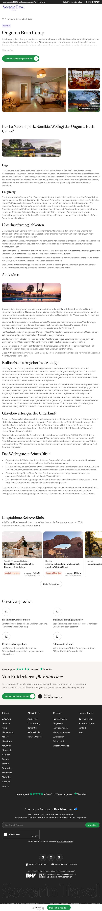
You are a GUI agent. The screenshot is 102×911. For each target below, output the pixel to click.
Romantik (32, 728)
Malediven (7, 741)
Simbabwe (7, 772)
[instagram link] (51, 857)
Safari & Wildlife (34, 736)
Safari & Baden (34, 732)
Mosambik (7, 750)
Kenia (4, 728)
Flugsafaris (58, 723)
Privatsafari (58, 741)
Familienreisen (60, 719)
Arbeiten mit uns (86, 723)
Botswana (6, 719)
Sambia (5, 763)
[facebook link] (42, 857)
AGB (86, 904)
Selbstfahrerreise (61, 745)
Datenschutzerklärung (65, 841)
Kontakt (82, 728)
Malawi (5, 736)
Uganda (5, 786)
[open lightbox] (34, 90)
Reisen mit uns (85, 719)
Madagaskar (8, 732)
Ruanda (5, 759)
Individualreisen (60, 728)
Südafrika (6, 777)
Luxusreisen (58, 736)
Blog (80, 732)
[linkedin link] (59, 857)
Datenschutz (76, 904)
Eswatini (6, 723)
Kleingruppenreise (61, 732)
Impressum (95, 904)
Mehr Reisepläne (51, 584)
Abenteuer (32, 719)
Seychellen (7, 768)
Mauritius (6, 745)
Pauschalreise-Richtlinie (59, 904)
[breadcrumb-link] (3, 19)
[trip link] (22, 554)
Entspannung (33, 723)
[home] (47, 7)
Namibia (6, 754)
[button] (97, 8)
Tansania (6, 781)
